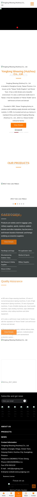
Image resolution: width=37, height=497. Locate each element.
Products (6, 432)
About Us (6, 427)
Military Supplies (23, 262)
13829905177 (14, 459)
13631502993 (11, 462)
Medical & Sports (23, 255)
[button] (17, 27)
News (4, 437)
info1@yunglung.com (15, 468)
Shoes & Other (6, 269)
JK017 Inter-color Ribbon (18, 199)
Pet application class (25, 251)
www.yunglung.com (22, 472)
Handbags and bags (7, 251)
